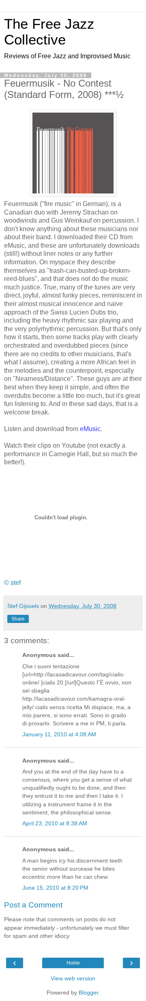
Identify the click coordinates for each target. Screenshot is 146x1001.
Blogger (88, 992)
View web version (73, 978)
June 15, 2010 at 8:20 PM (55, 887)
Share (18, 619)
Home (73, 963)
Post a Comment (33, 905)
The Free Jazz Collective (49, 31)
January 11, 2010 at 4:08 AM (59, 734)
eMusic (90, 428)
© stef (12, 582)
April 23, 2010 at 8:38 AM (54, 823)
